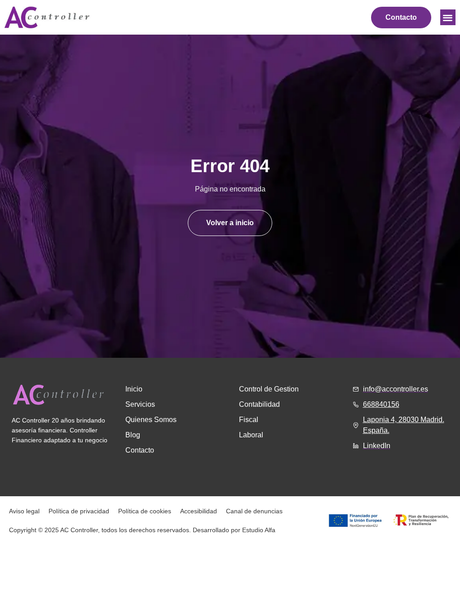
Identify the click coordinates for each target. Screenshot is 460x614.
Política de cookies (144, 511)
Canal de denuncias (254, 511)
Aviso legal (24, 511)
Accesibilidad (198, 511)
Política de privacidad (79, 511)
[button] (448, 17)
